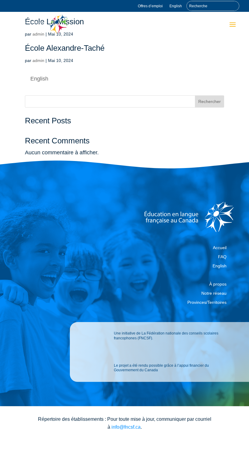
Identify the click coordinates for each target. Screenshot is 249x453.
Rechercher (209, 101)
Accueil (220, 247)
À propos (218, 284)
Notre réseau (214, 293)
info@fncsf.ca (126, 427)
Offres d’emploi (150, 6)
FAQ (222, 257)
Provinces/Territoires (207, 302)
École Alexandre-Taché (64, 48)
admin (38, 60)
